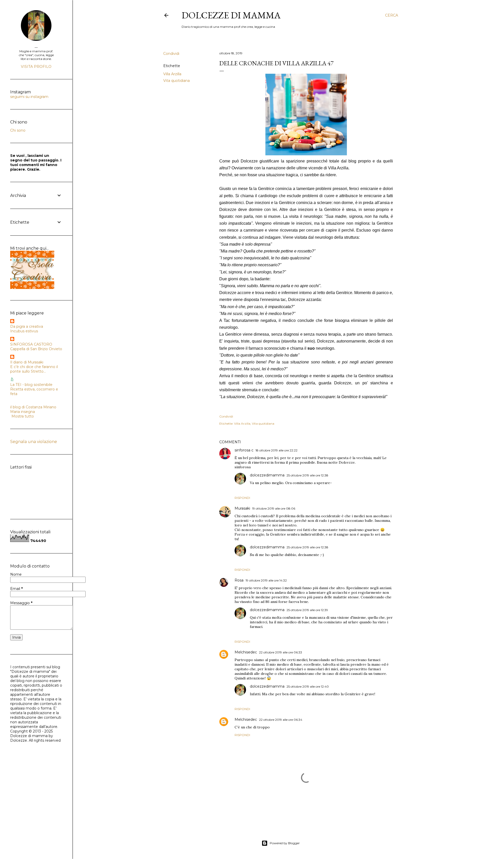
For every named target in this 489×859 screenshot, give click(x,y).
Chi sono (17, 130)
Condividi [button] (171, 53)
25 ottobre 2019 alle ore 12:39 (307, 610)
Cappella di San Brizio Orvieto (36, 349)
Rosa (239, 580)
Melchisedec (246, 652)
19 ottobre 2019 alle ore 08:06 (273, 508)
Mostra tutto (22, 416)
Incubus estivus (24, 331)
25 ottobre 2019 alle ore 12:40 (308, 686)
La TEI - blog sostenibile (31, 384)
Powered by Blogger (285, 843)
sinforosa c (244, 450)
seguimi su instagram (29, 96)
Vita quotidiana (176, 80)
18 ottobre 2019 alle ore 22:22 (276, 450)
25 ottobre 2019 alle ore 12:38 (307, 475)
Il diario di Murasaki (26, 362)
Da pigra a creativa (26, 326)
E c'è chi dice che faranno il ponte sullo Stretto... (34, 369)
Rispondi (242, 498)
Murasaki (242, 508)
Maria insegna (22, 411)
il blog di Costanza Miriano (33, 407)
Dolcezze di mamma (231, 15)
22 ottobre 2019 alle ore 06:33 (280, 652)
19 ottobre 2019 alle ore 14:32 (266, 580)
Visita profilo (36, 66)
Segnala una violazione (33, 441)
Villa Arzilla (172, 74)
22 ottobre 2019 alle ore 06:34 (280, 720)
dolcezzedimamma (267, 475)
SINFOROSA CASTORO (31, 344)
